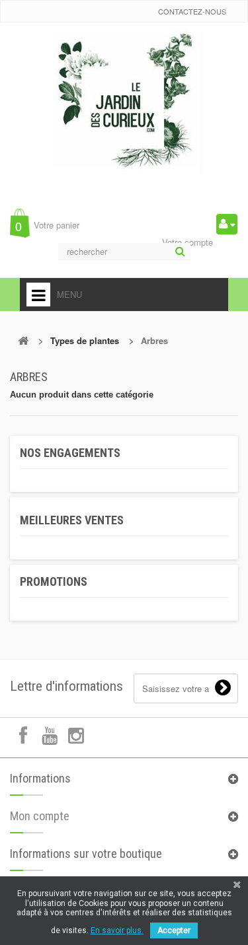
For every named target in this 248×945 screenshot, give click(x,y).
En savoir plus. (117, 930)
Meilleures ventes (72, 520)
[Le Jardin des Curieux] (124, 115)
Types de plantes (84, 340)
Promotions (53, 581)
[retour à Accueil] (23, 340)
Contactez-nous (192, 11)
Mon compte (39, 816)
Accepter (173, 930)
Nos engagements (70, 453)
